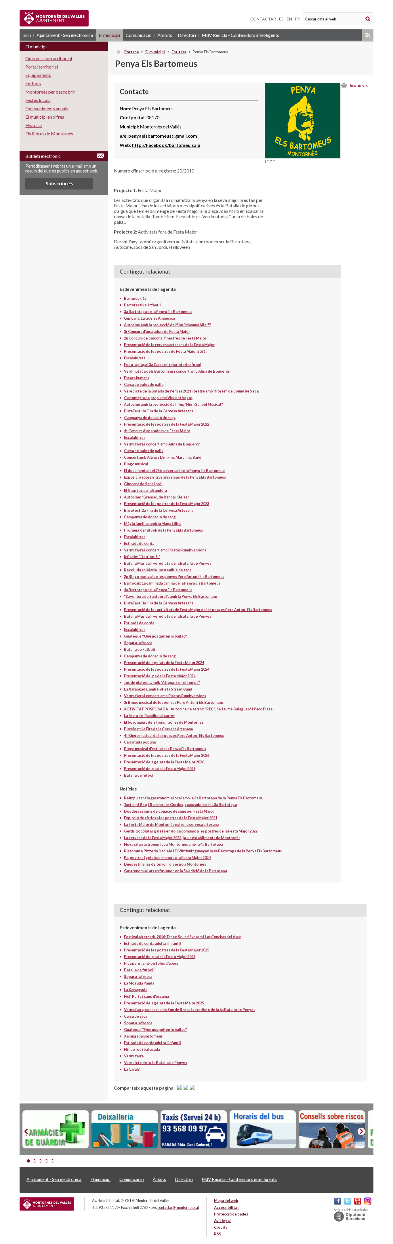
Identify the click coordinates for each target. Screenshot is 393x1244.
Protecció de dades (231, 1214)
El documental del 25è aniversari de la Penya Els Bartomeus (174, 470)
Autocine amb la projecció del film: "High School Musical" (173, 404)
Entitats (178, 52)
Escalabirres (134, 358)
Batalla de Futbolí (139, 649)
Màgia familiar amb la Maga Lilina (152, 523)
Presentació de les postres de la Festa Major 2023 (166, 503)
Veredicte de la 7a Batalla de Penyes (155, 1062)
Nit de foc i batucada (142, 1049)
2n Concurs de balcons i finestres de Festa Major (165, 338)
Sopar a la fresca (138, 642)
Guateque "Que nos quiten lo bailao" (155, 636)
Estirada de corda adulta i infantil (152, 943)
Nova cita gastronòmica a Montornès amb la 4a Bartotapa (173, 844)
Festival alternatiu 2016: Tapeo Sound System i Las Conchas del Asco (182, 936)
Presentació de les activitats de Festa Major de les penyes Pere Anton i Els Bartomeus (198, 609)
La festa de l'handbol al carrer (149, 715)
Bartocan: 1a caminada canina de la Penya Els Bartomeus (172, 583)
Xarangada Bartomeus (143, 1036)
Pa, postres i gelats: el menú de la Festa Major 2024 (167, 857)
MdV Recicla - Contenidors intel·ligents (240, 35)
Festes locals (37, 100)
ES (281, 18)
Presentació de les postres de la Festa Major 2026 (166, 755)
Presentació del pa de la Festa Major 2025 (159, 956)
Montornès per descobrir (50, 91)
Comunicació (139, 35)
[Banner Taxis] (194, 1129)
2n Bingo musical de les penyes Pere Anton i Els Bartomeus (174, 576)
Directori (187, 35)
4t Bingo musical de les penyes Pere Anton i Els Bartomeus (174, 735)
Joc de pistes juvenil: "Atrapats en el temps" (162, 682)
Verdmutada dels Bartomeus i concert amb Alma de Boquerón (177, 371)
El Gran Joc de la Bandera (145, 490)
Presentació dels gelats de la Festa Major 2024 (164, 662)
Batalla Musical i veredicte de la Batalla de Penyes (167, 563)
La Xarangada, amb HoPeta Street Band (158, 689)
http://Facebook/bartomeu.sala (166, 145)
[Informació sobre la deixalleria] (124, 1129)
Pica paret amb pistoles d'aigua (151, 963)
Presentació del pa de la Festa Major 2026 (159, 768)
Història (33, 125)
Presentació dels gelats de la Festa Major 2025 (164, 1003)
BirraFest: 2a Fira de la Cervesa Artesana (158, 510)
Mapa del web (226, 1200)
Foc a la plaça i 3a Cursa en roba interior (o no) (162, 364)
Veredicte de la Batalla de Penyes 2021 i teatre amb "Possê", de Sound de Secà (191, 391)
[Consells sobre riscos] (332, 1129)
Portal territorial (41, 66)
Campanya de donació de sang (150, 417)
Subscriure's (59, 184)
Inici (26, 35)
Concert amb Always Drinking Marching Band (162, 457)
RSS (367, 35)
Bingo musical (136, 464)
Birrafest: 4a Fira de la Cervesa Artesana (158, 729)
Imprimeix (359, 85)
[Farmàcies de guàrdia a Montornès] (55, 1129)
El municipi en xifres (44, 117)
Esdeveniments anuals (46, 108)
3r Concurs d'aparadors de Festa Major (157, 331)
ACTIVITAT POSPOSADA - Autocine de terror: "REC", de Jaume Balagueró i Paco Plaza (198, 709)
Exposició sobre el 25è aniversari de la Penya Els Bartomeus (175, 477)
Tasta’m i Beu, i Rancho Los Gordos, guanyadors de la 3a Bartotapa (180, 804)
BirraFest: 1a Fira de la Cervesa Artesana (158, 411)
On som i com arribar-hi (48, 58)
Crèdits (220, 1227)
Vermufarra (134, 1056)
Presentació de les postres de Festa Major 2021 (164, 351)
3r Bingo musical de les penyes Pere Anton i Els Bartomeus (174, 702)
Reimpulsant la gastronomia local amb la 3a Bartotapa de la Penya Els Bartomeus (193, 798)
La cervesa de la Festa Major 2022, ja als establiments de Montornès (182, 837)
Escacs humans (136, 378)
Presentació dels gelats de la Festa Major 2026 (164, 762)
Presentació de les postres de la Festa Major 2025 (166, 950)
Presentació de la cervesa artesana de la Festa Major (169, 344)
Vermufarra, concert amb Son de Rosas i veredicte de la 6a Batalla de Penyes (189, 1009)
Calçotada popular (140, 742)
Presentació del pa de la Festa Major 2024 (159, 676)
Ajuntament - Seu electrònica (65, 35)
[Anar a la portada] (47, 1204)
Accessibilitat (226, 1207)
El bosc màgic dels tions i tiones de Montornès (163, 722)
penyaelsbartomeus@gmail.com (162, 136)
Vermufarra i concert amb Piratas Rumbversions (165, 550)
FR (297, 18)
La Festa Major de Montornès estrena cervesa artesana (171, 824)
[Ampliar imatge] (302, 156)
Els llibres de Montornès (49, 133)
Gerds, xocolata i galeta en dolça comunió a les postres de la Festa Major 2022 (190, 831)
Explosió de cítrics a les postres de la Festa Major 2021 (170, 818)
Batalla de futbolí (139, 775)
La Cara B (132, 1069)
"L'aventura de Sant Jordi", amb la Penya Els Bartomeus (171, 596)
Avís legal (222, 1220)
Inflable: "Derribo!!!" (142, 556)
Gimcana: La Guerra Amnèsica (149, 318)
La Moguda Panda (139, 983)
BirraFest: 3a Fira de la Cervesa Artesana (158, 603)
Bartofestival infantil (142, 305)
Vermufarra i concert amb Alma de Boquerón (162, 444)
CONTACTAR (263, 18)
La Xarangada (135, 989)
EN (289, 18)
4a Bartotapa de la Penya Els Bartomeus (158, 589)
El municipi (109, 35)
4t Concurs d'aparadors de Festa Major (157, 430)
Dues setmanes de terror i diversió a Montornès (165, 864)
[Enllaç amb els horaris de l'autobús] (263, 1129)
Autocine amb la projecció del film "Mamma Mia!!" (167, 325)
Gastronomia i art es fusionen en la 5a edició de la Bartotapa (175, 870)
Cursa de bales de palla (143, 384)
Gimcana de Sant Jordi (143, 483)
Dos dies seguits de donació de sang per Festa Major (169, 811)
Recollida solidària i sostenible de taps (157, 570)
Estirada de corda (139, 543)
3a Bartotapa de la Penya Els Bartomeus (158, 311)
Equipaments (38, 75)
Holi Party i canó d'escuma (146, 996)
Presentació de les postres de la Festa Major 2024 (166, 669)
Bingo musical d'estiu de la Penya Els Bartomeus (165, 748)
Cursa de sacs (135, 1016)
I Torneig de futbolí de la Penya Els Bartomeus (163, 530)
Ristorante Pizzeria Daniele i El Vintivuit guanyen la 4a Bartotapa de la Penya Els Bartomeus (203, 851)
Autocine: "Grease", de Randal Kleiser (156, 497)
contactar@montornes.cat (178, 1207)
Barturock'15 (135, 298)
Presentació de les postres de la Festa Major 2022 (166, 424)
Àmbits (164, 35)
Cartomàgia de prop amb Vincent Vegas (158, 397)
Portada (131, 52)
